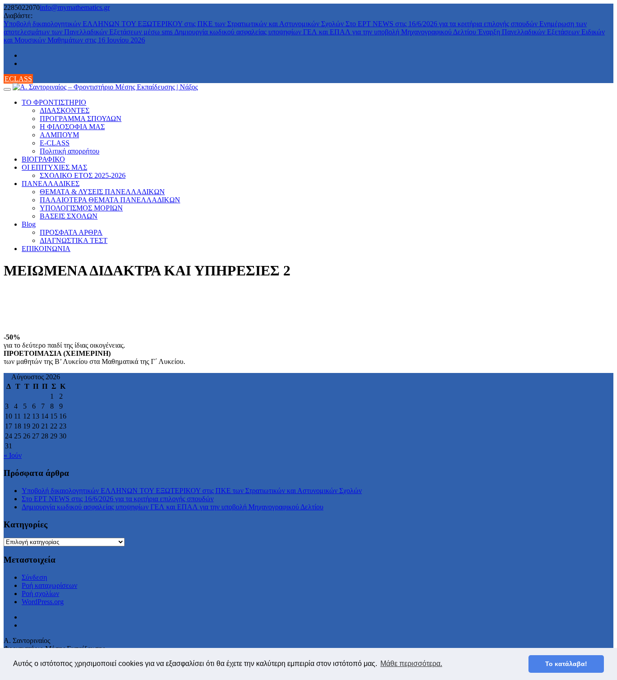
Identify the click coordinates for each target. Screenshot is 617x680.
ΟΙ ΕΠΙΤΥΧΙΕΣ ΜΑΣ (54, 167)
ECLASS (18, 79)
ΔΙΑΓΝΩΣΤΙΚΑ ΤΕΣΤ (74, 240)
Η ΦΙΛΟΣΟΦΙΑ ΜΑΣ (72, 126)
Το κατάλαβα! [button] (566, 663)
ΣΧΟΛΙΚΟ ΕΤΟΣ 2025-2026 (83, 175)
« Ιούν (13, 455)
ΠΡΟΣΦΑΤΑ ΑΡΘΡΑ (71, 232)
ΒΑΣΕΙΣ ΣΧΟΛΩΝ (69, 216)
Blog (29, 224)
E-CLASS (55, 143)
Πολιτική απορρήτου (69, 151)
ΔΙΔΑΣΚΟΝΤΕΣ (64, 110)
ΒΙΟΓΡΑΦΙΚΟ (43, 159)
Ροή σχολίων (40, 593)
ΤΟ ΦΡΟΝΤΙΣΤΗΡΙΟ (54, 102)
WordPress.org (43, 601)
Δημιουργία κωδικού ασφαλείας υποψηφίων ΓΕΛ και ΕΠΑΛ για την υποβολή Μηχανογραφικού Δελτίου (326, 32)
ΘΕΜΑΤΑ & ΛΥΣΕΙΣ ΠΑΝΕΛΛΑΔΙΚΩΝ (102, 192)
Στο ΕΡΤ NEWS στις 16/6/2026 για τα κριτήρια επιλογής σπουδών (442, 24)
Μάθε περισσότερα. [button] (411, 663)
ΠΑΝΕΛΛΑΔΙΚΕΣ (50, 183)
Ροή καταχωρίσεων (49, 585)
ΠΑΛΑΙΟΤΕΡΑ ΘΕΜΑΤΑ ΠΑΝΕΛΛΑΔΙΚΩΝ (110, 200)
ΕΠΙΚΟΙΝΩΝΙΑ (46, 248)
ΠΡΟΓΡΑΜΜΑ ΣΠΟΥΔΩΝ (81, 118)
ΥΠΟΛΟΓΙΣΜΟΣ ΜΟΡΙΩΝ (81, 208)
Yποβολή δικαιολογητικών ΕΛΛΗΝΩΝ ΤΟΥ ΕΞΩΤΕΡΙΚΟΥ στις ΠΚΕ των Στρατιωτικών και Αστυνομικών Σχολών (175, 24)
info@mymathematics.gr (75, 7)
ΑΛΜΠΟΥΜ (59, 135)
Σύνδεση (34, 577)
